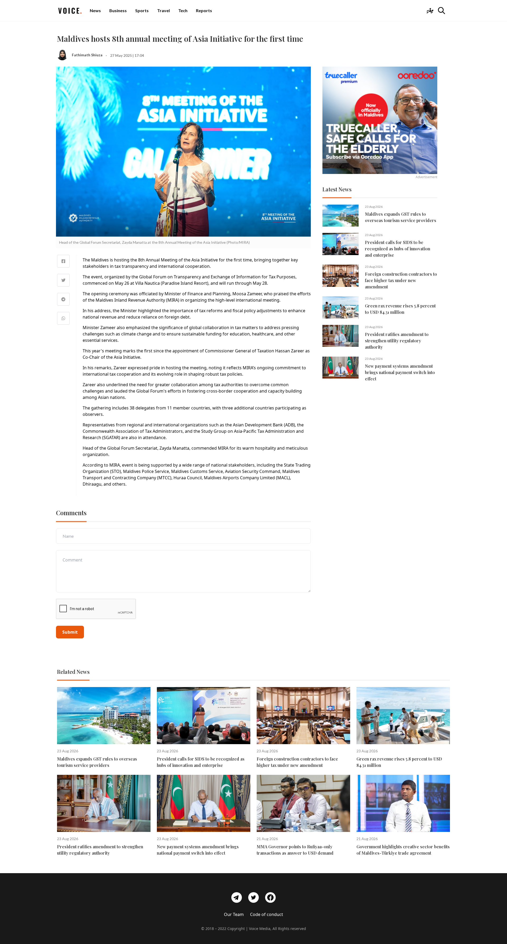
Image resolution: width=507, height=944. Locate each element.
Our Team (234, 914)
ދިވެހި (430, 10)
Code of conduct (266, 914)
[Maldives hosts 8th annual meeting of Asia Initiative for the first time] (63, 261)
